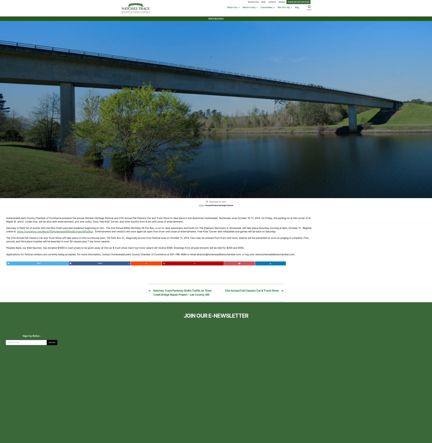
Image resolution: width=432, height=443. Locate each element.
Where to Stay (249, 7)
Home (201, 205)
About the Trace (253, 2)
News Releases (216, 19)
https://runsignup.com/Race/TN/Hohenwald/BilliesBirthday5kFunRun (55, 231)
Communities (267, 7)
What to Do (232, 7)
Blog (297, 7)
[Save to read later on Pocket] (239, 263)
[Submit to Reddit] (146, 263)
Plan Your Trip (284, 7)
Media (263, 2)
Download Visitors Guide (298, 2)
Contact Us (272, 2)
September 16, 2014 (217, 202)
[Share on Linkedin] (270, 263)
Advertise (282, 2)
